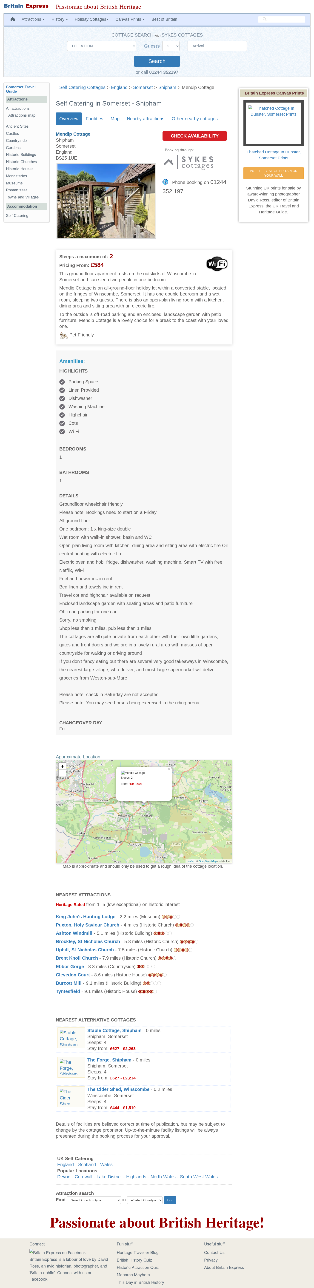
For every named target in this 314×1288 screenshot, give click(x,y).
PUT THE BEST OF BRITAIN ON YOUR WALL (274, 173)
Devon (63, 1176)
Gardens (13, 148)
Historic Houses (20, 169)
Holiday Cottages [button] (90, 19)
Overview (68, 118)
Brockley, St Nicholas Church (88, 941)
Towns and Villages (22, 197)
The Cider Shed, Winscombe (118, 1089)
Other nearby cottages (195, 118)
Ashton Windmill (74, 933)
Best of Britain (164, 19)
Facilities (94, 118)
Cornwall (83, 1176)
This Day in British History (140, 1282)
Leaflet (190, 861)
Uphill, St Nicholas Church (85, 949)
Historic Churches (21, 162)
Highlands (136, 1176)
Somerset (143, 87)
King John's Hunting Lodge (85, 916)
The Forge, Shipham (109, 1059)
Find (61, 1199)
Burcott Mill (69, 983)
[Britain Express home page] (26, 6)
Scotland (87, 1164)
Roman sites (17, 190)
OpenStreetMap (208, 861)
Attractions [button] (32, 19)
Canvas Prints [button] (128, 19)
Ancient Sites (17, 126)
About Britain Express (224, 1267)
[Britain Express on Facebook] (57, 1252)
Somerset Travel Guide (21, 89)
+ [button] (62, 766)
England (119, 87)
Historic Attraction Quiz (138, 1267)
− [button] (62, 773)
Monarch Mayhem (133, 1274)
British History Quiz (134, 1260)
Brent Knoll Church (77, 958)
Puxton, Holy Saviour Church (87, 924)
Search (157, 61)
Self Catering (17, 215)
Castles (12, 133)
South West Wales (199, 1176)
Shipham (167, 87)
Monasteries (16, 176)
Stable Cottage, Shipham (114, 1030)
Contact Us (214, 1252)
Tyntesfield (68, 991)
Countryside (16, 140)
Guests (152, 46)
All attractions (18, 108)
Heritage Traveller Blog (138, 1252)
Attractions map (21, 115)
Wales (106, 1164)
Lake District (109, 1176)
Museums (14, 183)
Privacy (211, 1260)
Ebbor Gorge (70, 966)
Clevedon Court (73, 974)
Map (115, 118)
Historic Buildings (21, 154)
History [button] (58, 19)
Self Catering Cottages (82, 87)
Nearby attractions (145, 118)
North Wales (163, 1176)
